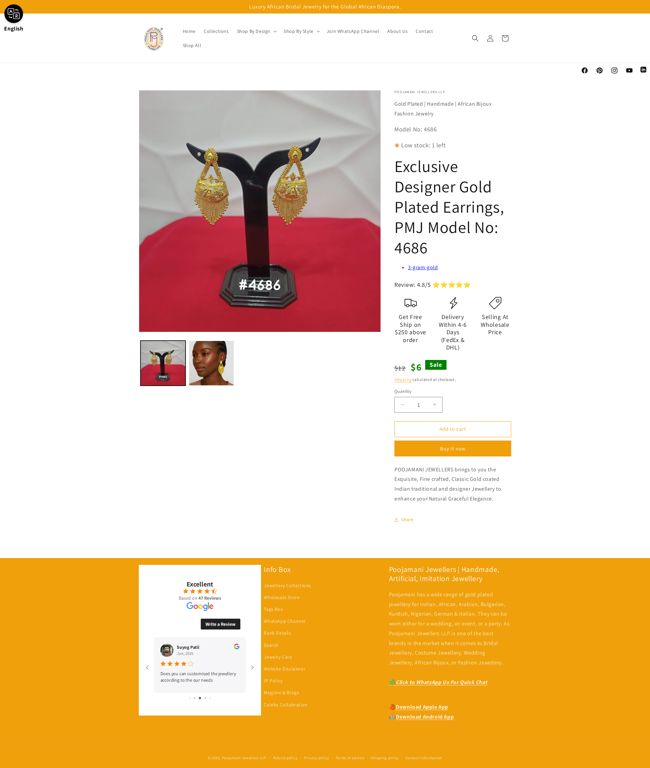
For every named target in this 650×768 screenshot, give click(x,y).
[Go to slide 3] (200, 698)
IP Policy (273, 681)
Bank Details (277, 633)
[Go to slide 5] (210, 698)
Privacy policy (316, 757)
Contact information (424, 757)
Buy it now (453, 448)
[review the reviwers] (236, 647)
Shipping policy (385, 757)
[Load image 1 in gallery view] (163, 363)
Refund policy (285, 757)
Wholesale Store (282, 597)
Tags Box (273, 609)
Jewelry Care (278, 657)
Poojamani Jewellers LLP (244, 757)
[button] (256, 31)
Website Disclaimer (284, 669)
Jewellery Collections (287, 585)
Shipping (403, 379)
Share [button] (407, 519)
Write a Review (220, 624)
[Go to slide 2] (194, 698)
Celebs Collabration (285, 705)
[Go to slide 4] (205, 698)
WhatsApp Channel (285, 621)
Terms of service (350, 757)
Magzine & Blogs (281, 692)
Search (271, 645)
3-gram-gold (423, 267)
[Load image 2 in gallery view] (211, 363)
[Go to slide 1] (189, 698)
